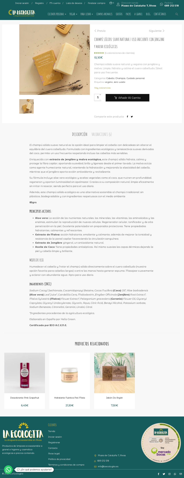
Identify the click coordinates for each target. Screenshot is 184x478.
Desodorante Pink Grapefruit (24, 398)
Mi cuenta (54, 3)
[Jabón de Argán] (114, 373)
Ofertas (119, 14)
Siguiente (155, 30)
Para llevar (86, 14)
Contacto (53, 448)
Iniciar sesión (22, 3)
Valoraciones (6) (102, 134)
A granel (138, 14)
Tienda (51, 431)
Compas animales (104, 14)
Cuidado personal (56, 14)
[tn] (169, 474)
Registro (39, 3)
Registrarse (54, 442)
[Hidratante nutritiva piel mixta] (69, 373)
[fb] (158, 474)
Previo (101, 30)
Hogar (73, 14)
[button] (16, 387)
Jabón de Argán (114, 398)
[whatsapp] (175, 474)
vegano (109, 82)
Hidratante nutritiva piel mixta (69, 398)
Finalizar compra (96, 3)
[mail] (181, 474)
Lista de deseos (74, 3)
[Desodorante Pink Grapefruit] (24, 373)
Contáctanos (160, 14)
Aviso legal (54, 453)
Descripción (79, 134)
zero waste (119, 82)
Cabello (110, 78)
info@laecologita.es (108, 466)
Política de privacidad (59, 459)
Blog (148, 14)
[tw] (164, 474)
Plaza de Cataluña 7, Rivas (138, 5)
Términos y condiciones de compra (66, 464)
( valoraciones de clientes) (120, 53)
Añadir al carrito (129, 97)
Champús (120, 78)
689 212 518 (171, 5)
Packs (128, 14)
